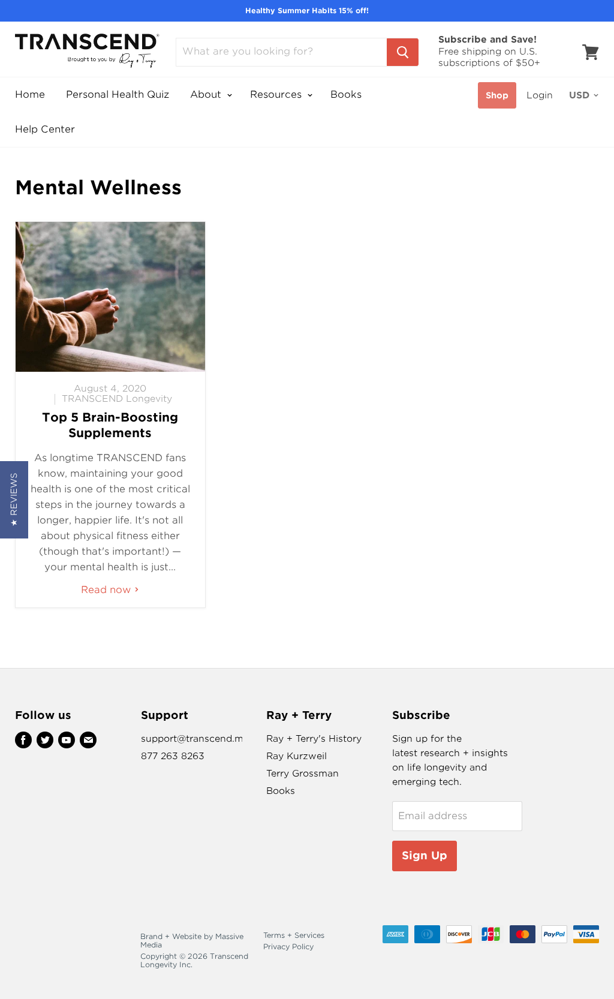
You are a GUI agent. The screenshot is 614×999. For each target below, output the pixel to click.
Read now (107, 589)
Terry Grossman (302, 773)
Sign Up (424, 855)
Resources (277, 94)
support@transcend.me (195, 738)
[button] (14, 499)
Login (539, 95)
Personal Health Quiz (117, 94)
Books (346, 94)
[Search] (403, 52)
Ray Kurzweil (296, 756)
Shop (497, 95)
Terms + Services (293, 935)
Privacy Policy (288, 946)
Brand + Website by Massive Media (191, 940)
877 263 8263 (172, 756)
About (207, 94)
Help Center (45, 129)
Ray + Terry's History (314, 738)
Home (30, 94)
